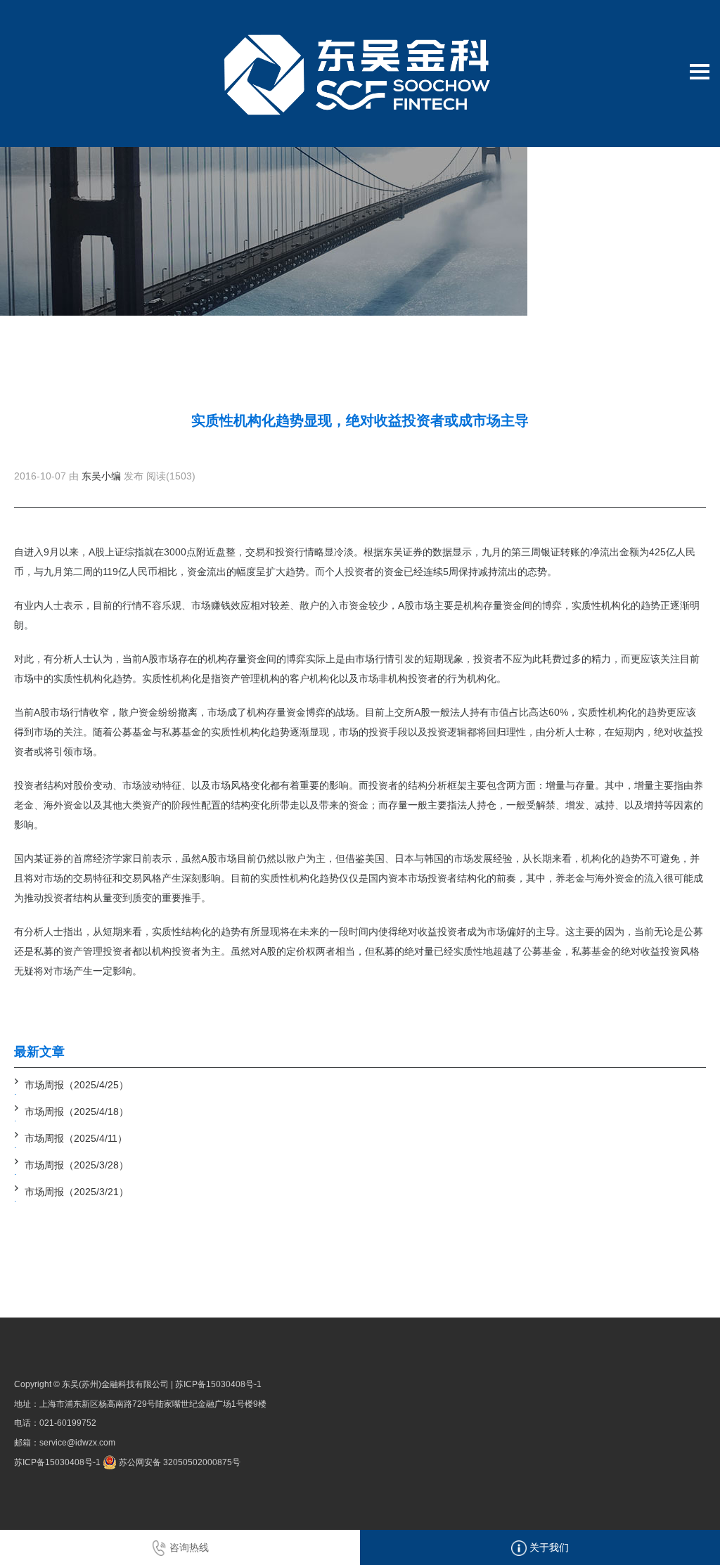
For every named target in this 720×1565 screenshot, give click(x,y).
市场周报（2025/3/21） (77, 1191)
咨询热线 (188, 1547)
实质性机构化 (601, 605)
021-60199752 (67, 1423)
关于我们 (548, 1547)
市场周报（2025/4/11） (76, 1138)
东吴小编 (101, 476)
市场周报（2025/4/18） (77, 1111)
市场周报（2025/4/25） (77, 1084)
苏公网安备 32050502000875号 (178, 1462)
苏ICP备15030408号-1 (218, 1384)
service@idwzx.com (77, 1443)
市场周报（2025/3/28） (77, 1165)
